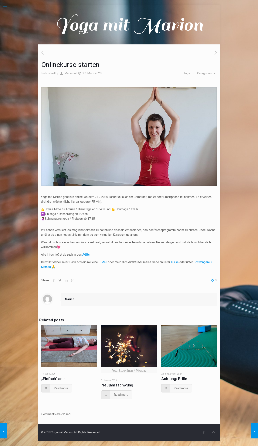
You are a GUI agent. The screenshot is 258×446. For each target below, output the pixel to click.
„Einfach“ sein (53, 378)
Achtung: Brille (174, 378)
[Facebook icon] (204, 432)
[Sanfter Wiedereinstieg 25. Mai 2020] (254, 430)
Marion (68, 73)
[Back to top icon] (213, 432)
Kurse (175, 262)
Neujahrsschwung (117, 385)
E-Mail (103, 262)
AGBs (86, 254)
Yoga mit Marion (129, 24)
